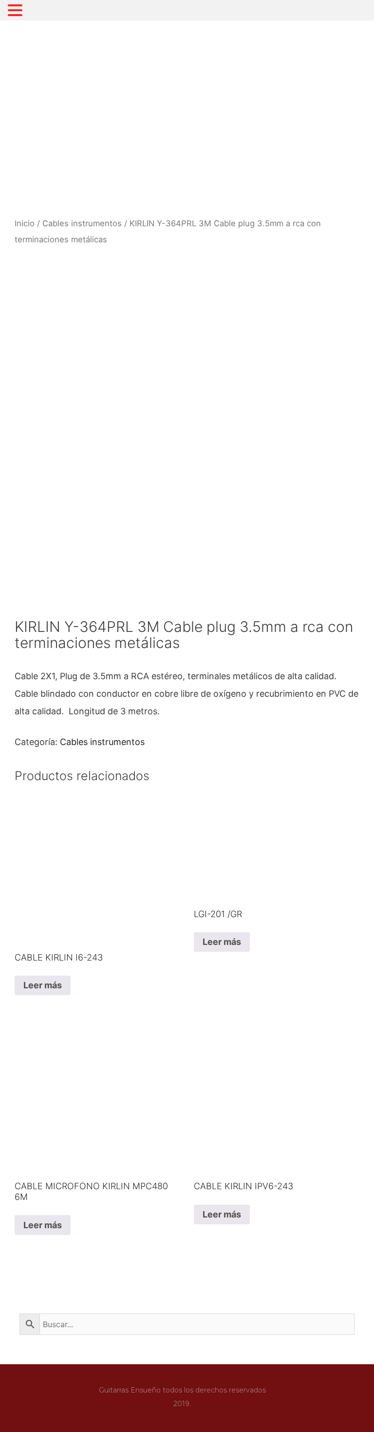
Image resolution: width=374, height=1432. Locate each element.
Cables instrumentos (82, 223)
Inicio (25, 223)
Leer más (42, 985)
